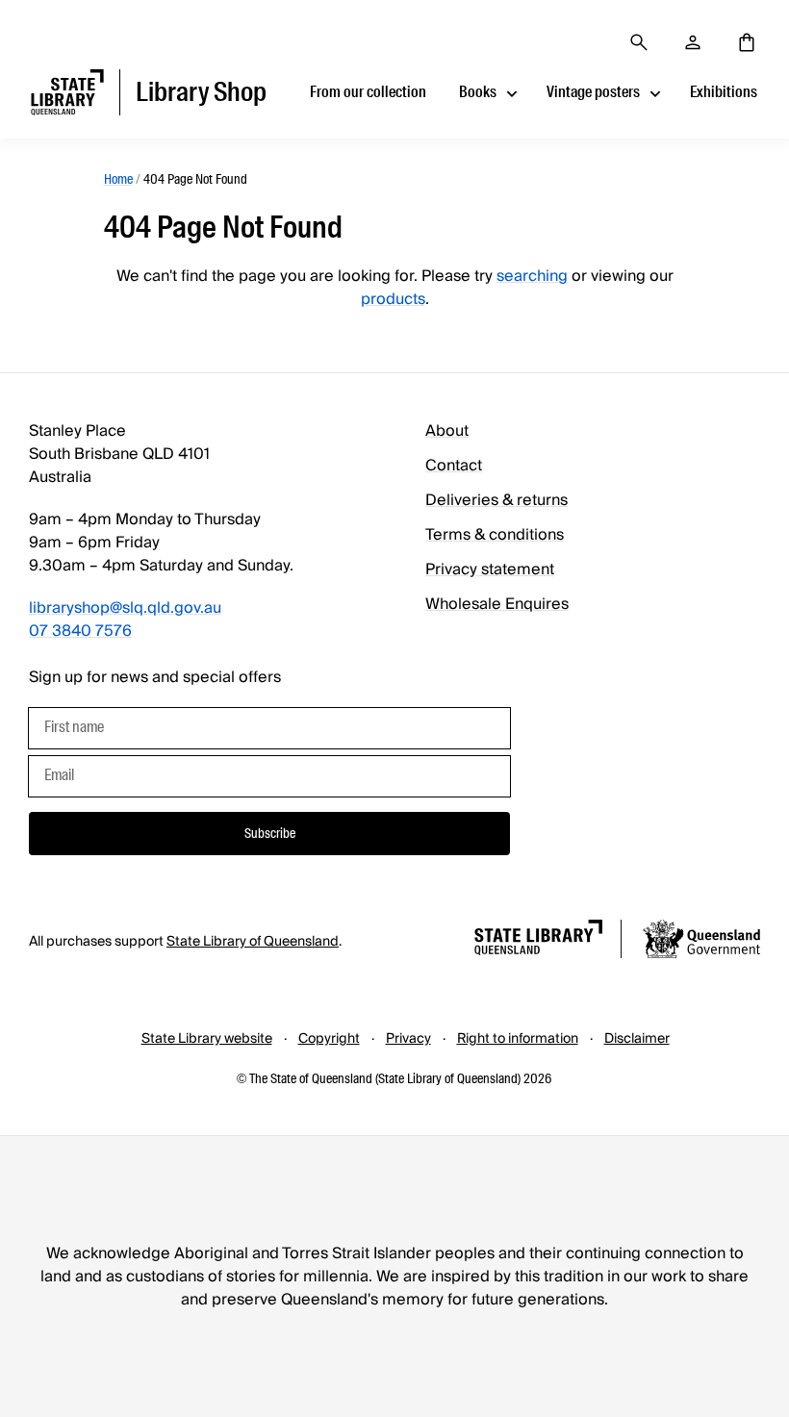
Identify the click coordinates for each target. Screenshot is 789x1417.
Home (118, 179)
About (447, 431)
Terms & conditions (494, 534)
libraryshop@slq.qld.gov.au (125, 608)
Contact (453, 465)
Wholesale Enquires (497, 604)
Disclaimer (637, 1038)
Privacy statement (489, 569)
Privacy (408, 1038)
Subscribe (269, 833)
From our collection (368, 92)
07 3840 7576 (80, 631)
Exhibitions (723, 92)
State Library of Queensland (252, 941)
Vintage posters (593, 92)
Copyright (329, 1038)
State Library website (206, 1038)
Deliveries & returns (496, 500)
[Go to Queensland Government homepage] (701, 942)
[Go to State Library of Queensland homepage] (538, 940)
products (393, 299)
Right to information (517, 1038)
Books (477, 92)
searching (532, 276)
